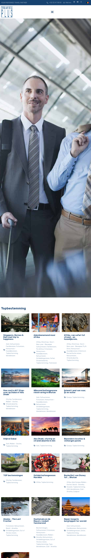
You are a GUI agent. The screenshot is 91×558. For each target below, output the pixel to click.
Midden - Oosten (12, 402)
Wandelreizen (41, 411)
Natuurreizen (41, 356)
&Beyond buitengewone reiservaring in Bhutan (45, 391)
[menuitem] (88, 2)
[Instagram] (81, 2)
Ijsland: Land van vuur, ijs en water (75, 391)
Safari (52, 358)
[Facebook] (74, 2)
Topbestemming (12, 353)
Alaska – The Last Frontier (12, 520)
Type (50, 544)
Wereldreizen (10, 356)
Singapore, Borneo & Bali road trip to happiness (13, 337)
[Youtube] (78, 2)
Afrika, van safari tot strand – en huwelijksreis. (74, 337)
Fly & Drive (40, 349)
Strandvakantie (42, 361)
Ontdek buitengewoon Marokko (44, 476)
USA (68, 489)
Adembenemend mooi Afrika (44, 336)
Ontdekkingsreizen (43, 358)
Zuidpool (76, 492)
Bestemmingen (41, 528)
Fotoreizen (20, 346)
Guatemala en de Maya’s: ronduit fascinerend (42, 521)
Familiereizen (11, 346)
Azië (7, 344)
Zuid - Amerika (51, 546)
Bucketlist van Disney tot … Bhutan (75, 476)
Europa (69, 397)
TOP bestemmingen (13, 475)
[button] (52, 12)
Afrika (38, 342)
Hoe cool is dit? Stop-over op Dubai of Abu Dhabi (14, 392)
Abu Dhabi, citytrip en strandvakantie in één (44, 440)
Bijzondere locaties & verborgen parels (74, 440)
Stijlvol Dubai (9, 439)
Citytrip (9, 399)
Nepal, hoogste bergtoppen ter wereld (75, 520)
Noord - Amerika (78, 485)
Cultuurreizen (15, 344)
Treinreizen (53, 363)
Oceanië (69, 487)
